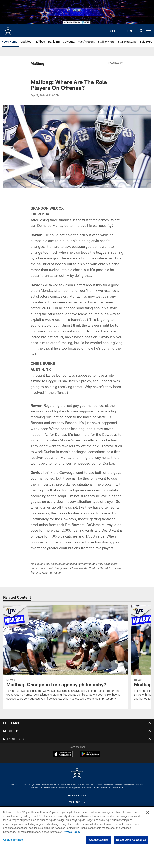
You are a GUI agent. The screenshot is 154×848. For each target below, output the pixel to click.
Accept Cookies (98, 839)
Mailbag (37, 63)
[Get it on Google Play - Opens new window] (90, 756)
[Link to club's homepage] (8, 29)
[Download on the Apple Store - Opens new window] (63, 754)
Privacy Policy (77, 795)
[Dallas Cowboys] (77, 773)
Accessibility (77, 802)
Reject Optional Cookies (131, 839)
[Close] (147, 812)
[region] (77, 827)
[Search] (141, 30)
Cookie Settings (13, 839)
